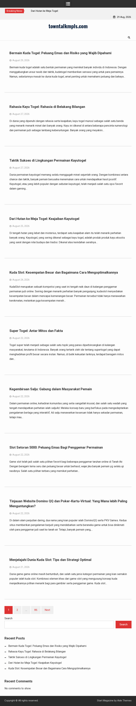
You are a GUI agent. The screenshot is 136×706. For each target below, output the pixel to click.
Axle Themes (124, 700)
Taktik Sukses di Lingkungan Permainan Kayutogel (47, 160)
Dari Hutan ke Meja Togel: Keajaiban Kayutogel (44, 219)
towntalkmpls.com (68, 26)
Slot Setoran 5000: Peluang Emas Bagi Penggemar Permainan (56, 447)
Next (47, 609)
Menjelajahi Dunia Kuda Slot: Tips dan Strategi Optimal (50, 560)
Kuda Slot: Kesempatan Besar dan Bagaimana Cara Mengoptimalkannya (63, 272)
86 (35, 609)
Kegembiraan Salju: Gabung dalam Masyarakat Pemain (50, 389)
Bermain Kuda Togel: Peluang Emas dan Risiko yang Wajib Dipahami (60, 53)
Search (8, 618)
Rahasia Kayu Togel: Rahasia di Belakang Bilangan (47, 107)
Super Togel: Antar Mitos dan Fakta (36, 331)
